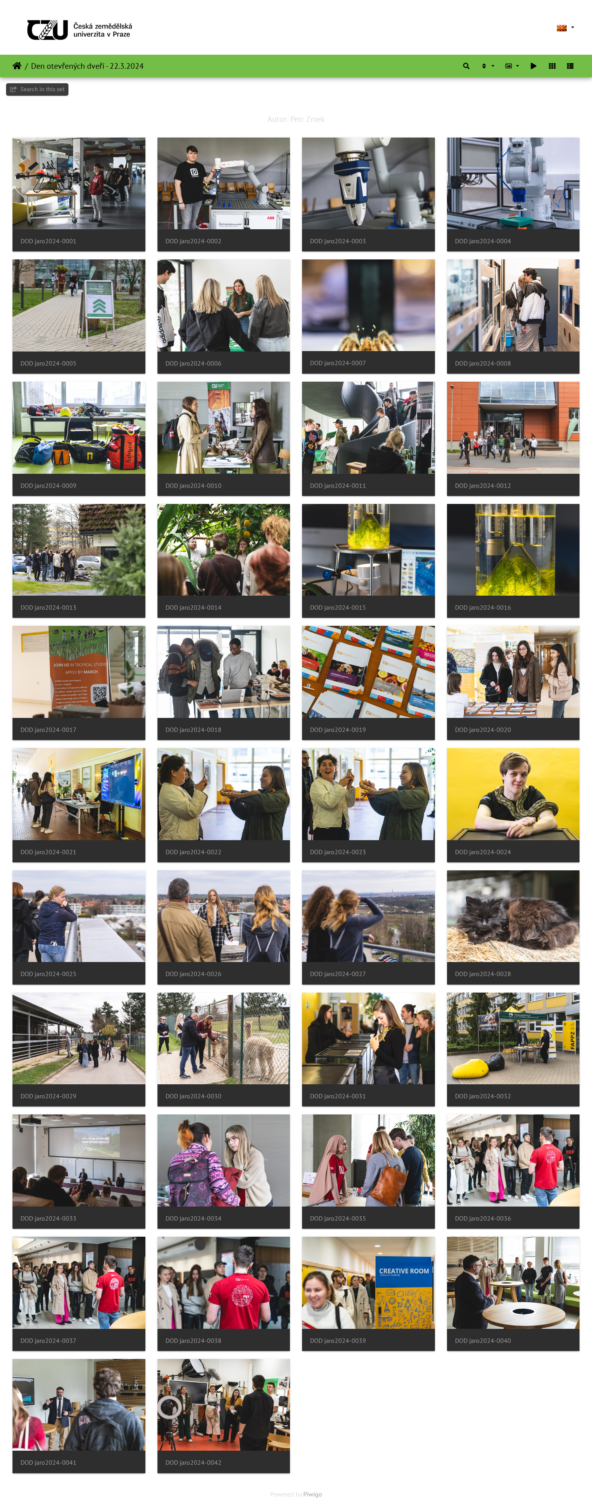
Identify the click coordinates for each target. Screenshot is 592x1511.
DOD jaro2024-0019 (338, 730)
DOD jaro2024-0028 (483, 974)
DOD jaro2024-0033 (49, 1218)
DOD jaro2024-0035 (338, 1218)
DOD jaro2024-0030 (193, 1096)
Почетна (17, 66)
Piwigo (312, 1494)
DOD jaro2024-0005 (49, 363)
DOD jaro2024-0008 (483, 363)
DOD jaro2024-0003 (338, 241)
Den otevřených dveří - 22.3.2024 (87, 66)
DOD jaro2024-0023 (338, 852)
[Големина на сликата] (512, 66)
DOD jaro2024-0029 (49, 1096)
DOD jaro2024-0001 (49, 241)
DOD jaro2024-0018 (193, 730)
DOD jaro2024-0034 (193, 1218)
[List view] (570, 66)
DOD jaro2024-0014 (193, 607)
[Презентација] (533, 66)
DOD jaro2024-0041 (49, 1462)
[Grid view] (552, 66)
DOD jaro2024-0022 (193, 852)
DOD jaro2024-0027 (338, 974)
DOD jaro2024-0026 (193, 974)
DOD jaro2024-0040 (483, 1340)
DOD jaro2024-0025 (49, 974)
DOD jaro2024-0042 (193, 1462)
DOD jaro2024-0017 (49, 730)
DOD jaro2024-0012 (483, 485)
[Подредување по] (487, 66)
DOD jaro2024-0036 (483, 1218)
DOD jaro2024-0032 (483, 1096)
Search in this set (41, 89)
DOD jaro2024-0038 (193, 1340)
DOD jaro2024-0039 (338, 1340)
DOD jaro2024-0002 (193, 241)
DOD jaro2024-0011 (338, 485)
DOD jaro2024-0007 (338, 363)
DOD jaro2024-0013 (49, 607)
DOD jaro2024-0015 (338, 607)
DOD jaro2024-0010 (193, 485)
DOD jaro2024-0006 (193, 363)
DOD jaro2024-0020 (483, 730)
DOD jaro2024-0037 (49, 1340)
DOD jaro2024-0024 (483, 852)
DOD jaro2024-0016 (483, 607)
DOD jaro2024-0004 (483, 241)
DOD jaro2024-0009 (49, 485)
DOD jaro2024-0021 (49, 852)
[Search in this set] (466, 66)
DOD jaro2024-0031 (338, 1096)
